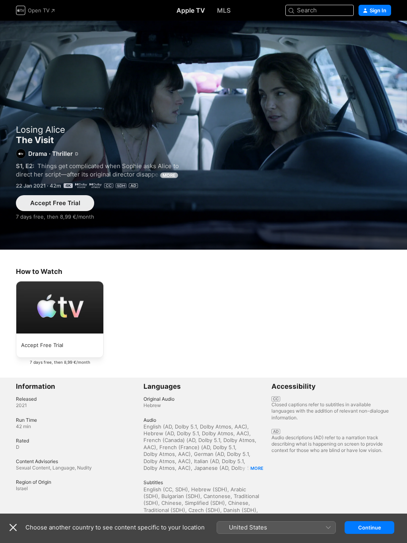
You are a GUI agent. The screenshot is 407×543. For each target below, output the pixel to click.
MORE (169, 175)
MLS (224, 10)
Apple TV (190, 10)
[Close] (13, 527)
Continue (369, 527)
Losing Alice (40, 129)
